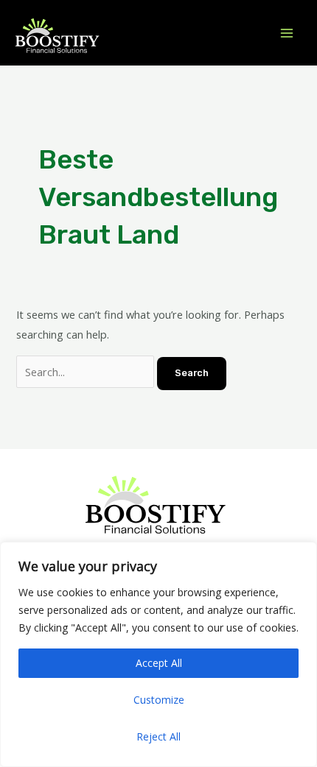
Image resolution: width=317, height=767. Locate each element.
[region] (158, 654)
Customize (158, 700)
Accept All (159, 663)
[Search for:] (86, 371)
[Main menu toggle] (286, 33)
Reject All (158, 736)
